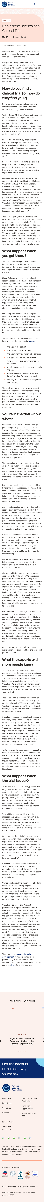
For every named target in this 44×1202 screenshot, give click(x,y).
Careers (5, 1113)
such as (32, 341)
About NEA (6, 1098)
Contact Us (6, 1108)
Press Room (7, 1103)
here (13, 965)
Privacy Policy (7, 1122)
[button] (22, 1068)
